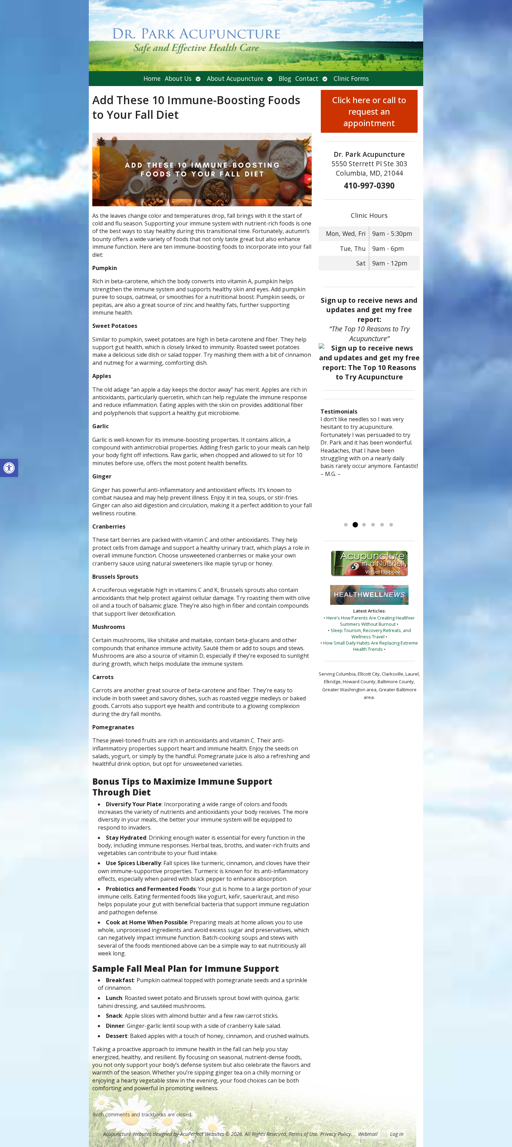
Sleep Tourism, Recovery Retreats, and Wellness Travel (371, 633)
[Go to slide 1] (345, 525)
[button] (9, 468)
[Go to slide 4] (373, 525)
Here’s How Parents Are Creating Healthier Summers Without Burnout (370, 621)
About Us (178, 78)
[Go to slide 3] (363, 525)
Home (152, 78)
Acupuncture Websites (127, 1134)
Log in (396, 1134)
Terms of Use (303, 1134)
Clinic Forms (351, 78)
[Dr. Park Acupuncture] (256, 35)
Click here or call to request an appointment (369, 111)
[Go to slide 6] (391, 525)
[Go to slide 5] (382, 525)
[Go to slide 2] (354, 525)
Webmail (368, 1134)
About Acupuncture (235, 78)
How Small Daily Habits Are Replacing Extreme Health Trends (370, 646)
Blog (285, 78)
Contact (306, 78)
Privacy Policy (335, 1134)
